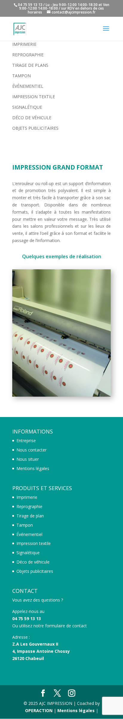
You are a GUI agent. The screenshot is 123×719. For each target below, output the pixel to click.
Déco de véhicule (33, 562)
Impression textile (33, 543)
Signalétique (28, 552)
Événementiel (29, 534)
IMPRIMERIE (24, 44)
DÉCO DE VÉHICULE (31, 117)
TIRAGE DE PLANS (30, 65)
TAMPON (21, 75)
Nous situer (27, 459)
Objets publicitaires (34, 571)
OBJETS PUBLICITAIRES (35, 128)
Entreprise (26, 440)
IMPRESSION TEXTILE (33, 96)
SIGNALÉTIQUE (27, 107)
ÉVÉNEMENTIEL (27, 86)
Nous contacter (31, 450)
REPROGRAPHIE (28, 55)
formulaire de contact (66, 626)
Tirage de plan (30, 516)
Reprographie (29, 506)
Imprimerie (26, 497)
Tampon (24, 525)
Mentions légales (32, 468)
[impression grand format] (61, 395)
